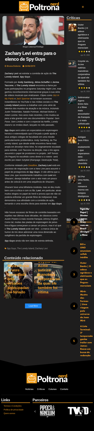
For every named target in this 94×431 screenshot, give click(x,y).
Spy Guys (11, 248)
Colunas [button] (52, 389)
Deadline (32, 165)
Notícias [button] (29, 389)
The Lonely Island (25, 248)
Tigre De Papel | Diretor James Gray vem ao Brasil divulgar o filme (84, 221)
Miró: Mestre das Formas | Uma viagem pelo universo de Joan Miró (85, 306)
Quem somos (9, 413)
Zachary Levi (41, 248)
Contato (64, 389)
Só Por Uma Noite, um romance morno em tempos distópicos (83, 186)
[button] (83, 7)
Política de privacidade (14, 410)
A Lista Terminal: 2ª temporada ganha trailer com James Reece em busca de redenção (86, 341)
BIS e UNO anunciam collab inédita (85, 251)
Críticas (41, 389)
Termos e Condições (13, 406)
